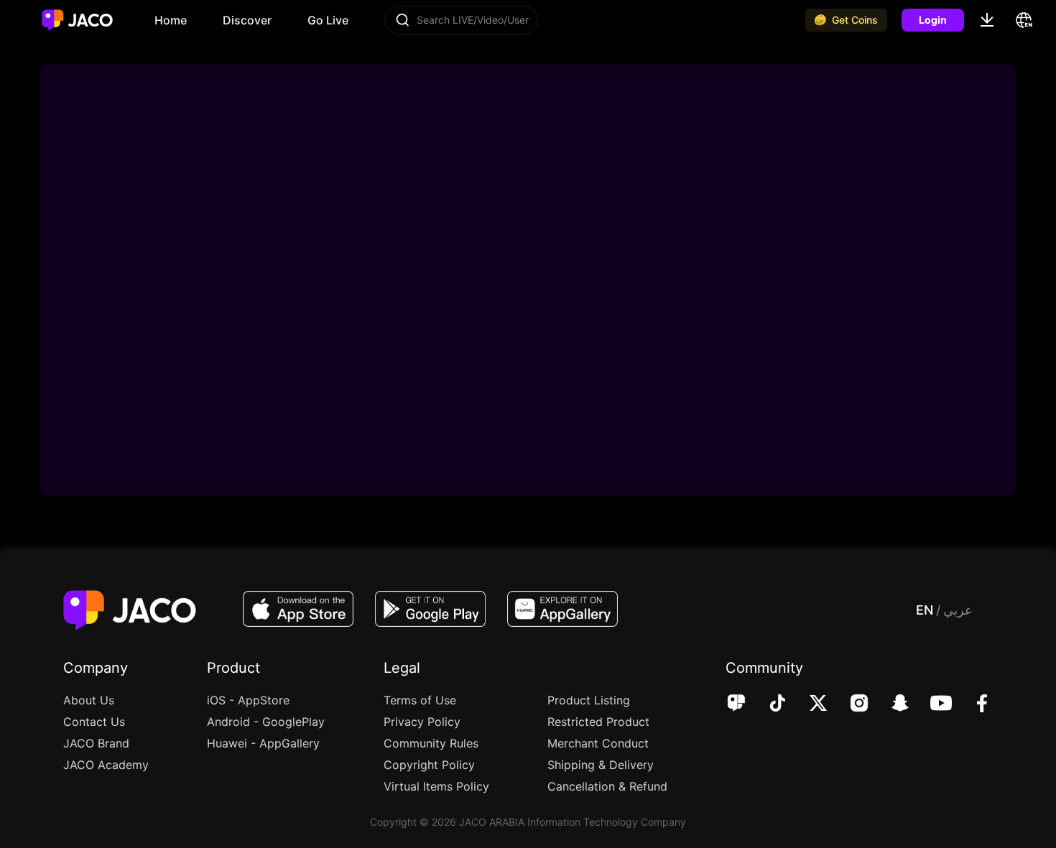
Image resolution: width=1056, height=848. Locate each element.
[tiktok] (767, 704)
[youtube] (931, 704)
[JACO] (736, 704)
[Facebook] (972, 704)
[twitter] (808, 704)
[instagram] (849, 704)
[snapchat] (890, 704)
